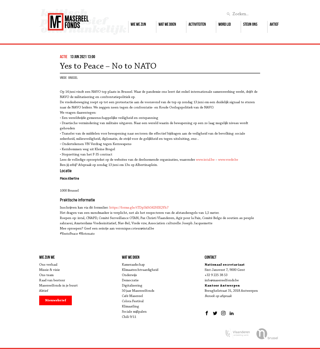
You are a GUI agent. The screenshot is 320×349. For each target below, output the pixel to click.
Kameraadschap (133, 264)
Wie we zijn (138, 24)
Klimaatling (130, 306)
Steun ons (250, 24)
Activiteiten (197, 24)
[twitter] (215, 313)
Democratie (130, 280)
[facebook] (207, 313)
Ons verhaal (48, 264)
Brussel (72, 77)
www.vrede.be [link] (228, 160)
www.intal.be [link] (205, 160)
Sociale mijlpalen (134, 312)
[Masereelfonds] (68, 19)
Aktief (274, 24)
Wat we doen (167, 24)
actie (63, 56)
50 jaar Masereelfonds (138, 291)
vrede (63, 77)
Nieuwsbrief (55, 300)
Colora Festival (133, 301)
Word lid (224, 24)
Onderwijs (129, 275)
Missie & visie (49, 270)
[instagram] (223, 313)
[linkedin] (231, 313)
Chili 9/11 (129, 317)
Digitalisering (132, 285)
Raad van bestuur (52, 280)
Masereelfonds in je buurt (58, 285)
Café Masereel (132, 296)
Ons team (46, 275)
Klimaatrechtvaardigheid (140, 270)
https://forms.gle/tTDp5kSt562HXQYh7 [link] (138, 207)
